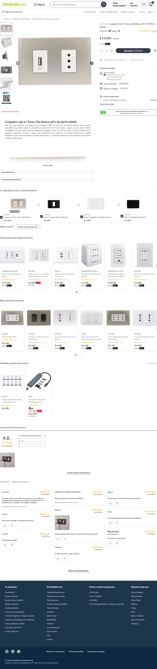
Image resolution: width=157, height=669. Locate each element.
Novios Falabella (95, 596)
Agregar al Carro (133, 50)
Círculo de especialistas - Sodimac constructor (106, 604)
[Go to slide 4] (81, 354)
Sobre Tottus (136, 600)
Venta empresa (52, 600)
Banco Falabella (137, 616)
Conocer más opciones (107, 104)
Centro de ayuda (11, 596)
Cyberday (50, 612)
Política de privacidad (96, 651)
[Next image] (92, 63)
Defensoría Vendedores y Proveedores (19, 620)
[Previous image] (18, 63)
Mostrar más (47, 165)
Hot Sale (50, 624)
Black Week (51, 620)
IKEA (133, 612)
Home (6, 19)
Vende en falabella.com (56, 592)
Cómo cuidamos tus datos (15, 624)
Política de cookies (76, 651)
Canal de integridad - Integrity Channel (19, 616)
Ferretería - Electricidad (20, 19)
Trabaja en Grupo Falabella (57, 604)
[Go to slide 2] (78, 292)
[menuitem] (126, 12)
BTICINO (103, 24)
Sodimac (134, 604)
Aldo (49, 635)
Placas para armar (52, 19)
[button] (78, 4)
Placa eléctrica (37, 19)
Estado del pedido (11, 608)
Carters (50, 639)
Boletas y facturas (11, 604)
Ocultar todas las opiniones (78, 472)
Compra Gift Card (12, 631)
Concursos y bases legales (14, 612)
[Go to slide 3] (80, 292)
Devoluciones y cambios (14, 600)
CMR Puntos (94, 592)
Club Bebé (93, 600)
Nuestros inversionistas (56, 596)
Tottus (133, 608)
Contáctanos (10, 592)
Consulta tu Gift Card (13, 627)
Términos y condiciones (55, 651)
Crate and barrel (53, 627)
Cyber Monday (52, 608)
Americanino (52, 631)
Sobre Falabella (137, 592)
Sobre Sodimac (137, 596)
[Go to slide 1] (76, 292)
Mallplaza (135, 624)
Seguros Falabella (137, 620)
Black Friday (51, 616)
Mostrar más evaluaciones (78, 571)
